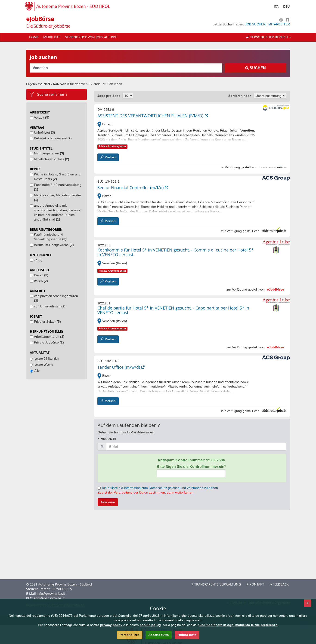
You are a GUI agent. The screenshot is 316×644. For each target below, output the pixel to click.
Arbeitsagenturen (49, 336)
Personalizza (129, 635)
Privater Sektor (47, 321)
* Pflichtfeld (107, 439)
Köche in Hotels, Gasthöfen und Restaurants (57, 176)
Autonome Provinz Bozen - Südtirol (65, 584)
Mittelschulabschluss (51, 159)
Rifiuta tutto (187, 635)
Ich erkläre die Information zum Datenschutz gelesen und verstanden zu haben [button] (160, 488)
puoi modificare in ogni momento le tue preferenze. (238, 625)
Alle (37, 370)
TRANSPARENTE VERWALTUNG (217, 584)
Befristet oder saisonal (53, 138)
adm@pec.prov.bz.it (49, 598)
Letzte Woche (43, 364)
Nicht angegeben (49, 153)
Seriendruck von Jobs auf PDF (91, 37)
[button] (269, 37)
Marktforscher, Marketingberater (57, 197)
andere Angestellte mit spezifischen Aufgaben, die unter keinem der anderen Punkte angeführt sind (58, 212)
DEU (286, 6)
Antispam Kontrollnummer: (191, 460)
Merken (110, 157)
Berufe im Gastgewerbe (54, 245)
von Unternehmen (49, 306)
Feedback (280, 584)
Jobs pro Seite (108, 96)
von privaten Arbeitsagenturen (56, 298)
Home (34, 37)
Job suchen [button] (255, 24)
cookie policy (150, 625)
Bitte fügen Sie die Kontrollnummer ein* (191, 467)
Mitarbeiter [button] (279, 24)
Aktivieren (108, 502)
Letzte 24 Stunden (46, 358)
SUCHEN (257, 68)
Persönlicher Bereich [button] (269, 37)
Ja (38, 260)
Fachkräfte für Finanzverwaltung (57, 187)
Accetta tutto (158, 635)
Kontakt (256, 584)
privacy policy (111, 625)
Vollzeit (41, 117)
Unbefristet (44, 132)
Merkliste (51, 37)
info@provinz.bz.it (51, 593)
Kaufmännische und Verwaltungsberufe (50, 237)
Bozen (41, 275)
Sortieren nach (239, 96)
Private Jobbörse (49, 342)
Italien (41, 281)
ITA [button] (276, 6)
